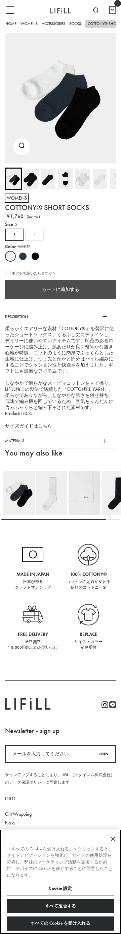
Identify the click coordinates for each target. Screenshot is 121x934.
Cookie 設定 (60, 888)
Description (16, 316)
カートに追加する (60, 289)
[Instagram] (105, 704)
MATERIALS (14, 440)
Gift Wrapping (18, 814)
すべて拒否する (60, 906)
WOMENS (29, 23)
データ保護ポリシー (27, 782)
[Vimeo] (112, 704)
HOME (10, 23)
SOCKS (75, 23)
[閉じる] (113, 838)
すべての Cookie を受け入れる (60, 923)
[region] (60, 881)
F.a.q (9, 823)
